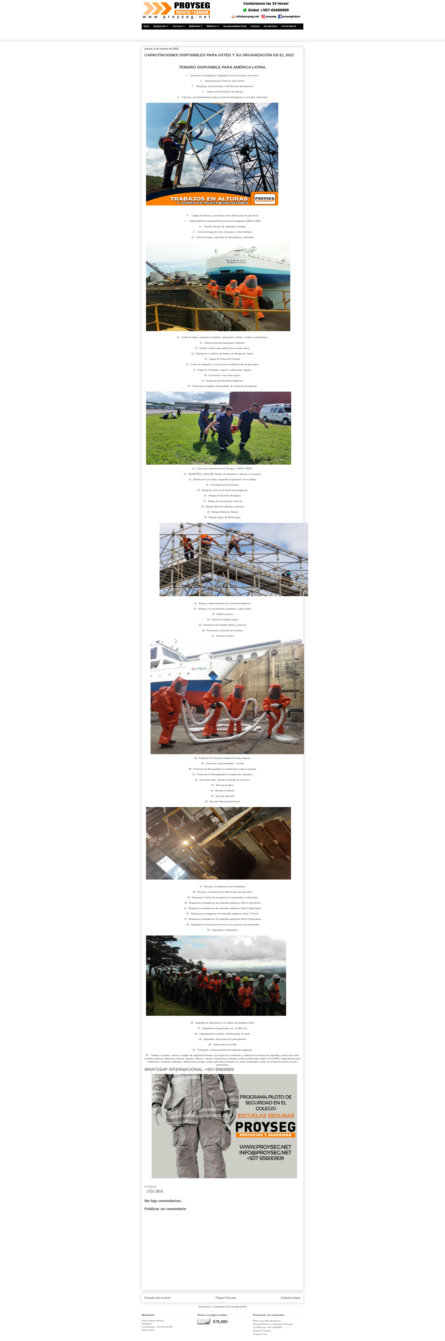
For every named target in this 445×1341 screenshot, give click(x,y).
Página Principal (226, 1297)
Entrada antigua (291, 1297)
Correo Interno (288, 26)
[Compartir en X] (155, 1191)
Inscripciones (270, 26)
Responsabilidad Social (234, 26)
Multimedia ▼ (196, 26)
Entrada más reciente (157, 1297)
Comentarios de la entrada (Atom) (230, 1306)
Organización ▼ (161, 26)
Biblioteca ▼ (213, 26)
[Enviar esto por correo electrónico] (148, 1191)
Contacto (255, 26)
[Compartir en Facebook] (158, 1191)
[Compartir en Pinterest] (161, 1191)
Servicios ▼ (179, 26)
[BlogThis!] (151, 1191)
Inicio (146, 26)
